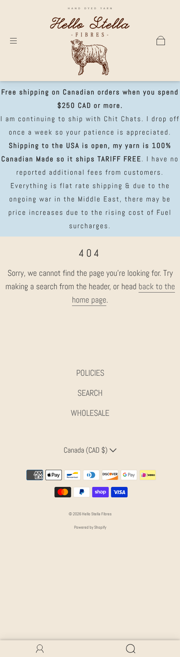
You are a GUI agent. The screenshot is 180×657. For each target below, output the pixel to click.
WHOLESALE (90, 412)
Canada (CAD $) (86, 450)
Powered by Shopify (90, 527)
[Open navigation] (19, 40)
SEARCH (90, 392)
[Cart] (161, 40)
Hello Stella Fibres (97, 514)
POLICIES (90, 372)
